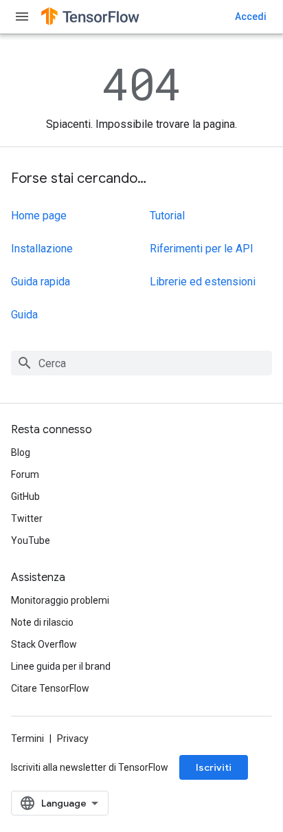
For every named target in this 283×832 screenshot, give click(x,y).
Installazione (42, 248)
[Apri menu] (22, 16)
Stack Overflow (44, 644)
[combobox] (141, 363)
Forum (25, 474)
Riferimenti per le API (201, 248)
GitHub (25, 496)
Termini (27, 738)
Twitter (27, 518)
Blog (20, 452)
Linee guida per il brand (61, 666)
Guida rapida (40, 281)
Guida (24, 314)
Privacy (73, 738)
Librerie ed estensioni (203, 281)
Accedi (251, 16)
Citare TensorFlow (50, 688)
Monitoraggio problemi (60, 600)
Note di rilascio (42, 622)
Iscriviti (213, 767)
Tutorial (167, 215)
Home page (39, 215)
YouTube (30, 540)
